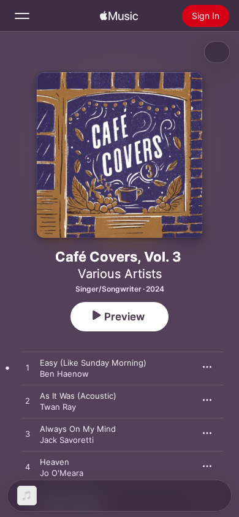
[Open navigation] (22, 15)
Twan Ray (58, 407)
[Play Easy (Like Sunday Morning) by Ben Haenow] (27, 368)
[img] (119, 15)
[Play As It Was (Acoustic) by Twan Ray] (27, 401)
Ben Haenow (64, 374)
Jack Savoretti (67, 440)
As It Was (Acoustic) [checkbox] (78, 396)
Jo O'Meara (61, 473)
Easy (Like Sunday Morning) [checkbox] (93, 363)
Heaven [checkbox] (54, 462)
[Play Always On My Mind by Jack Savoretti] (27, 434)
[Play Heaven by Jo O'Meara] (27, 467)
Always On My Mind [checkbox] (78, 429)
